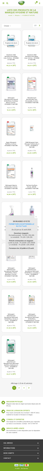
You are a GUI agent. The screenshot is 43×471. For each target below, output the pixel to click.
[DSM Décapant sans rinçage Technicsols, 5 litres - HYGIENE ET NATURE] (32, 128)
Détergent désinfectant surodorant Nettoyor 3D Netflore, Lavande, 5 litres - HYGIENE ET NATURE (31, 272)
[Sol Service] (21, 3)
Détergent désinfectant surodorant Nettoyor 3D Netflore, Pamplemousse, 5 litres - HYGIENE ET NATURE (32, 318)
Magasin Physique (14, 402)
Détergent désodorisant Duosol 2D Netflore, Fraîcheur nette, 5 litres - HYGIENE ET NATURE (11, 101)
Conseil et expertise (15, 420)
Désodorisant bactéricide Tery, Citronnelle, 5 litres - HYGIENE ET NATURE (32, 100)
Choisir (7, 26)
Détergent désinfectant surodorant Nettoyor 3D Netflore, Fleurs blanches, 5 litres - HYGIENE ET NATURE (11, 272)
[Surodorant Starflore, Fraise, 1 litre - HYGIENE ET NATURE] (32, 213)
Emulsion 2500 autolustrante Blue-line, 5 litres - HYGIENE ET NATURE (31, 57)
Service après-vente (15, 429)
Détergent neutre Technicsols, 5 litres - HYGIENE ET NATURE (11, 187)
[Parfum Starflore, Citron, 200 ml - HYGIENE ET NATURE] (32, 171)
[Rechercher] (7, 3)
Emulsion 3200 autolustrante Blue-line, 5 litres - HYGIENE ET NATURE (11, 57)
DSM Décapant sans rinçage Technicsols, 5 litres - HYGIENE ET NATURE (32, 145)
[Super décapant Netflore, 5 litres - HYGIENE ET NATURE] (11, 128)
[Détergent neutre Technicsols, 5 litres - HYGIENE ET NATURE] (11, 171)
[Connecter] (39, 3)
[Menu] (3, 3)
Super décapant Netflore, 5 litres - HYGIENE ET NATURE (11, 144)
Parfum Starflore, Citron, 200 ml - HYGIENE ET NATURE (31, 187)
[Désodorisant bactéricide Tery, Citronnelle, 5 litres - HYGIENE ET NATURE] (32, 84)
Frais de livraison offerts (18, 411)
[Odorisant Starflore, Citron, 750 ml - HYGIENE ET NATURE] (11, 213)
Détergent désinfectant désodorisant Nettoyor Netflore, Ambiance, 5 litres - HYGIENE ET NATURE (11, 364)
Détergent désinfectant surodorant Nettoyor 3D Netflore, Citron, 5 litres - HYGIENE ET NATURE (11, 318)
